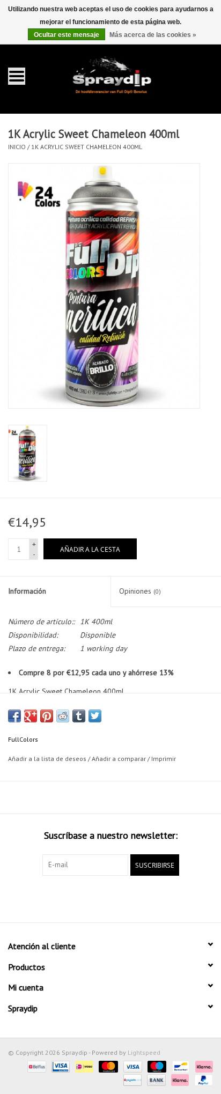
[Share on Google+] (30, 715)
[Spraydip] (126, 75)
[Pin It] (46, 715)
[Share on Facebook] (14, 715)
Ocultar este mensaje (66, 35)
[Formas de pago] (35, 1066)
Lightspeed (144, 1052)
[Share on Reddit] (62, 715)
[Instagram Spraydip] (120, 897)
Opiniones (140, 591)
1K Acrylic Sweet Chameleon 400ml (86, 147)
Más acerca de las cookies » (152, 35)
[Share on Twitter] (95, 715)
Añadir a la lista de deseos (47, 759)
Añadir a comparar (120, 759)
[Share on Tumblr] (78, 715)
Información (27, 591)
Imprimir (163, 759)
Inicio (17, 147)
